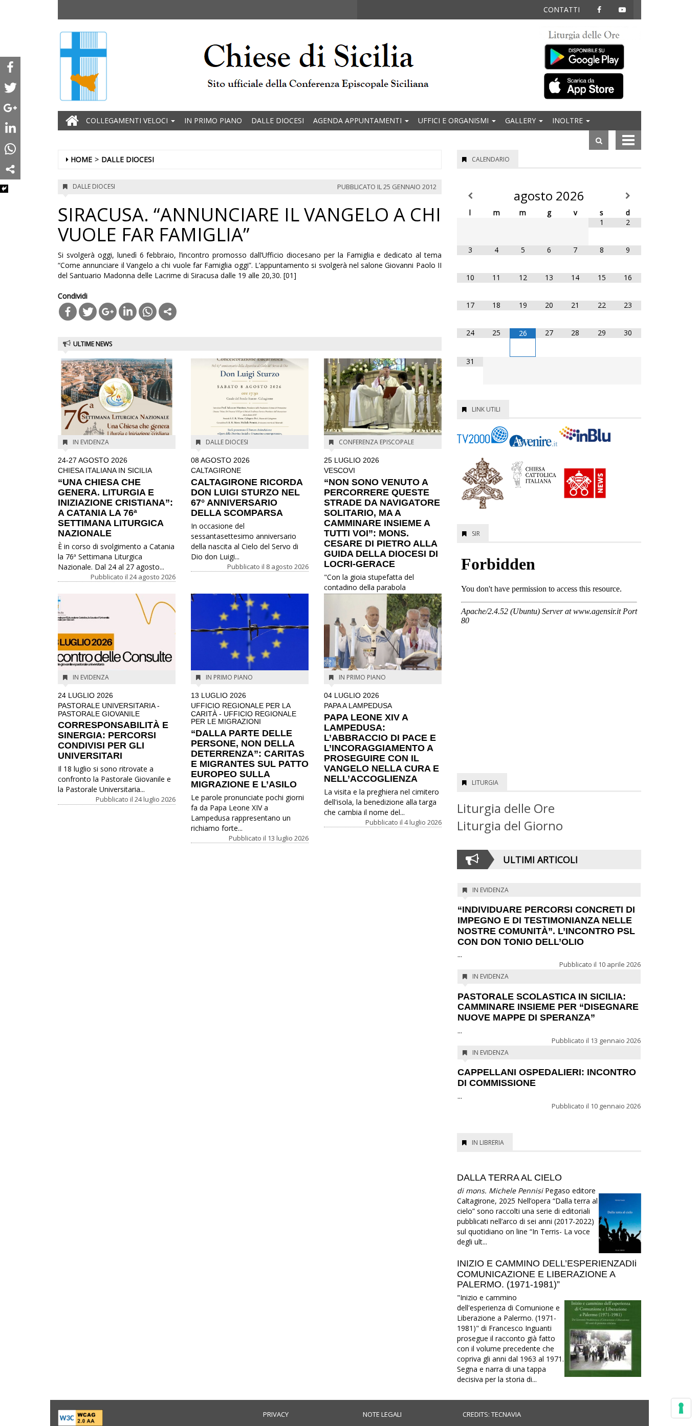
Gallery (521, 120)
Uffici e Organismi (454, 120)
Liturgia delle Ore (506, 808)
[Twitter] (88, 312)
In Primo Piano (213, 120)
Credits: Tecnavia (492, 1414)
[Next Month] (628, 196)
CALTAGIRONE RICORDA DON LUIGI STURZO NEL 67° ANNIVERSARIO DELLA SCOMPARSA (246, 487)
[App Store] (590, 85)
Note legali (382, 1414)
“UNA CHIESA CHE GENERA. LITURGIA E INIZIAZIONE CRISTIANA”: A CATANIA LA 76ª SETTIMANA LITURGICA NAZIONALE (115, 497)
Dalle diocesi (277, 120)
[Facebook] (68, 312)
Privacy (276, 1414)
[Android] (590, 54)
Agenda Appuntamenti (358, 120)
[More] (168, 312)
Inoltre (568, 120)
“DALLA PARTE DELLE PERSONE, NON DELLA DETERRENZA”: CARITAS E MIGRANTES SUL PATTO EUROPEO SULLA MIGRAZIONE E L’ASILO (250, 740)
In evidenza (91, 442)
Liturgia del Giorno (510, 825)
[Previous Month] (470, 196)
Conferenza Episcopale (376, 442)
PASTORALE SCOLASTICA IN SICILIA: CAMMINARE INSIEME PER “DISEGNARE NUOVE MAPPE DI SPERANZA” (548, 1007)
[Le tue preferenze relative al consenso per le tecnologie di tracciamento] (681, 1408)
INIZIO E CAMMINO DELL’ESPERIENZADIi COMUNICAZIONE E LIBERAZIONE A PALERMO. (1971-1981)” (547, 1274)
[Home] (83, 67)
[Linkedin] (128, 312)
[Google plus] (108, 312)
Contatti (561, 9)
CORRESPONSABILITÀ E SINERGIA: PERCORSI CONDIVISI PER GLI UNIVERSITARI (113, 726)
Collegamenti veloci (128, 120)
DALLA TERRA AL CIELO (509, 1177)
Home (81, 159)
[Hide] (4, 189)
